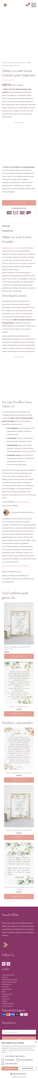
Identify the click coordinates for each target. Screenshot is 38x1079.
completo (12, 248)
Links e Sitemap (7, 1006)
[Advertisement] (19, 143)
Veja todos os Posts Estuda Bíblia (15, 566)
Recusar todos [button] (27, 1068)
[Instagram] (8, 964)
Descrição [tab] (6, 226)
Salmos (12, 80)
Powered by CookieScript (19, 1077)
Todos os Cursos (7, 994)
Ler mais (9, 1052)
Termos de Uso (7, 984)
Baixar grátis (19, 202)
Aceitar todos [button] (10, 1068)
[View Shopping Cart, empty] (27, 5)
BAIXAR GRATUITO (19, 656)
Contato (4, 977)
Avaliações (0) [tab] (7, 231)
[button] (19, 1074)
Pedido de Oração (8, 1003)
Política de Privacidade (9, 979)
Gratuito (10, 63)
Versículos (5, 996)
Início (4, 63)
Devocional (6, 999)
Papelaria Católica (8, 975)
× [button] (35, 1042)
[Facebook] (3, 964)
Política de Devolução (9, 982)
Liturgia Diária (7, 989)
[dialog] (19, 1059)
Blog (3, 991)
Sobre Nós (5, 987)
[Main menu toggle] (33, 5)
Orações (4, 1001)
